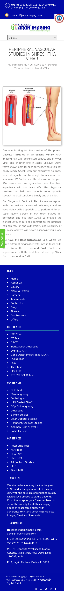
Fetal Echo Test (20, 445)
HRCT (14, 466)
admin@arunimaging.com (21, 533)
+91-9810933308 (21, 4)
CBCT (14, 342)
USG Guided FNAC (22, 402)
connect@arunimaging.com (26, 15)
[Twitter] (46, 589)
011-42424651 (41, 539)
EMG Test (16, 458)
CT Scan (15, 338)
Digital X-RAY (19, 350)
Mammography (19, 394)
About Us (16, 282)
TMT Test (16, 367)
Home (23, 64)
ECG (13, 363)
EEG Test (16, 454)
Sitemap (15, 311)
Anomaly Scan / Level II (24, 427)
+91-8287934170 (34, 8)
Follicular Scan (19, 431)
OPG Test (16, 390)
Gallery (15, 287)
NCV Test (16, 450)
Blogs (14, 307)
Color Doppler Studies (24, 419)
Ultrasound (17, 410)
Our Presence (18, 315)
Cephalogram (18, 398)
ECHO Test (17, 359)
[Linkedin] (41, 589)
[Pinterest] (36, 589)
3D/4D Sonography (22, 406)
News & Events (20, 291)
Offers (14, 319)
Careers (15, 295)
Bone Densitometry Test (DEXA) (30, 355)
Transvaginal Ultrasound (24, 346)
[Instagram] (51, 589)
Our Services (37, 64)
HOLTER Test (18, 371)
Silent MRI (17, 470)
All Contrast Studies (22, 462)
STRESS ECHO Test (22, 375)
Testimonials (18, 299)
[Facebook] (55, 589)
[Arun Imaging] (32, 27)
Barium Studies (19, 414)
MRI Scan (16, 334)
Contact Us (17, 303)
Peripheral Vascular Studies (26, 423)
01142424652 (29, 543)
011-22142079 (42, 4)
